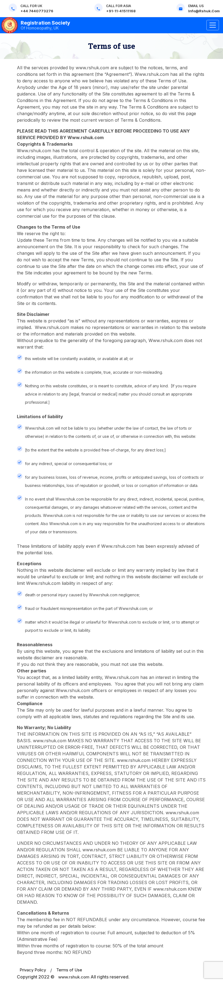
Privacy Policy (33, 969)
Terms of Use (69, 969)
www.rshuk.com (73, 977)
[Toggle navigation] (212, 25)
